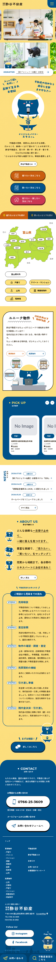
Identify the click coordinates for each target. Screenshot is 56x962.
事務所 (8, 864)
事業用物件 (10, 894)
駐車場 (8, 870)
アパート (9, 855)
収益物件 (9, 897)
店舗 (7, 861)
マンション (10, 858)
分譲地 (8, 885)
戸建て (8, 852)
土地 (7, 873)
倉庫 (7, 867)
